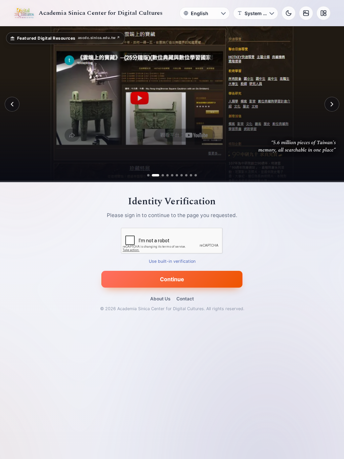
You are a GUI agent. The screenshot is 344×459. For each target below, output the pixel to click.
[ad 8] (186, 175)
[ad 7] (181, 175)
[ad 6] (177, 175)
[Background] (306, 13)
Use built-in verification (172, 261)
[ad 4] (167, 175)
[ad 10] (196, 175)
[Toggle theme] (289, 13)
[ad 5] (172, 175)
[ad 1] (148, 175)
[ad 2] (153, 175)
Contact (185, 298)
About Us (160, 298)
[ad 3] (160, 175)
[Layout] (323, 13)
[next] (332, 104)
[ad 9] (191, 175)
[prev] (12, 104)
